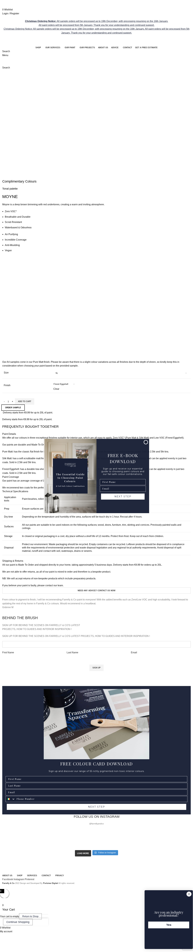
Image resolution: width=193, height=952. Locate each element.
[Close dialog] (146, 442)
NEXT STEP (122, 496)
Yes (165, 925)
